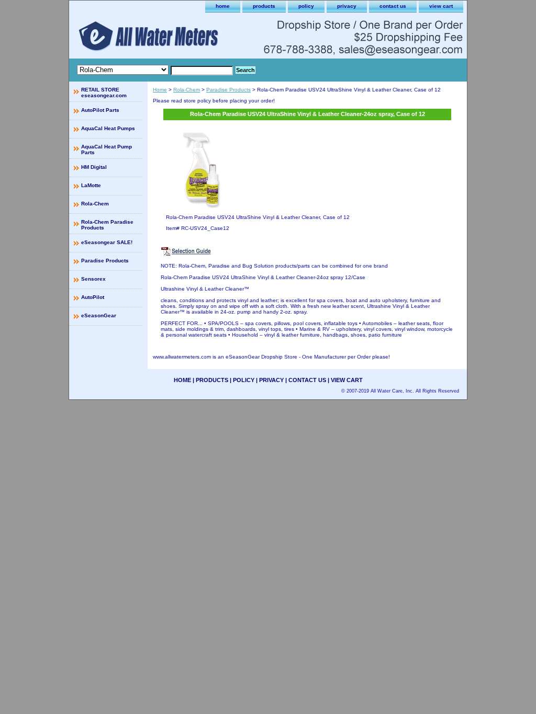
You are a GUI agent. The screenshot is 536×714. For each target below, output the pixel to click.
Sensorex (93, 279)
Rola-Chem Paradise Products (107, 225)
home (223, 6)
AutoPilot (92, 297)
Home (160, 90)
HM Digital (94, 167)
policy (306, 6)
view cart (441, 6)
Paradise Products (228, 90)
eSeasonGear (98, 315)
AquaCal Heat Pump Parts (106, 149)
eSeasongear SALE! (106, 242)
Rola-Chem (186, 90)
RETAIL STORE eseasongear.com (104, 92)
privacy (346, 6)
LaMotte (91, 185)
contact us (392, 6)
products (264, 6)
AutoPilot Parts (100, 110)
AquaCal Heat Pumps (108, 128)
